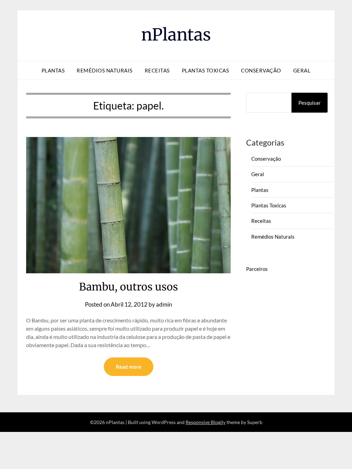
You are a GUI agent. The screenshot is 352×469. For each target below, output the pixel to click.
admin (164, 304)
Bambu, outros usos (128, 286)
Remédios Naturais (105, 70)
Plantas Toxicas (205, 70)
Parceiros (257, 269)
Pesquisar (309, 103)
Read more (128, 367)
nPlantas (176, 34)
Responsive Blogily (206, 422)
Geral (302, 70)
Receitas (157, 70)
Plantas (53, 70)
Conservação (261, 70)
